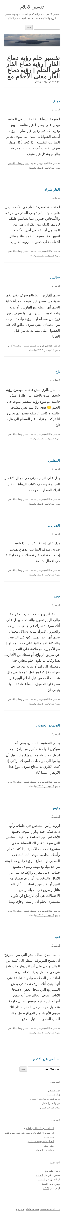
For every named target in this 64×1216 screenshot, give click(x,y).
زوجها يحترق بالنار (51, 1103)
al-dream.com (32, 1209)
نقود (57, 937)
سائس (55, 277)
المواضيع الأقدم (46, 1059)
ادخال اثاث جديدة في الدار (41, 1141)
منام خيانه (49, 1146)
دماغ (56, 101)
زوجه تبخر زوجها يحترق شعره (45, 1099)
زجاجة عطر (54, 1090)
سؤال (45, 1171)
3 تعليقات (55, 380)
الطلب (39, 1175)
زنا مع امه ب (53, 1094)
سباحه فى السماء (45, 1150)
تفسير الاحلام (32, 6)
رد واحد (56, 198)
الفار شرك (52, 189)
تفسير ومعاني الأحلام (18, 163)
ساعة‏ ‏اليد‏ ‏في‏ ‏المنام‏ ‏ (50, 1107)
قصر (56, 596)
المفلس (54, 460)
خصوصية (20, 1209)
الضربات (53, 525)
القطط (41, 1179)
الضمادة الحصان (48, 725)
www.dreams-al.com (50, 1209)
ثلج (57, 372)
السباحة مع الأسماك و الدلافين (39, 1128)
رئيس (56, 808)
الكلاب (46, 1188)
